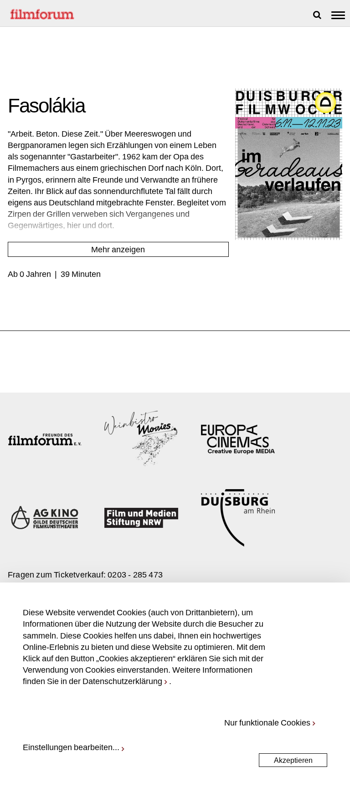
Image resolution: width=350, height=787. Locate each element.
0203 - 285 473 (135, 574)
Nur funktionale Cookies (267, 722)
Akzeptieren (293, 760)
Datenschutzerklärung (122, 681)
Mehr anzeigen (118, 249)
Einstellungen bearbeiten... (71, 747)
